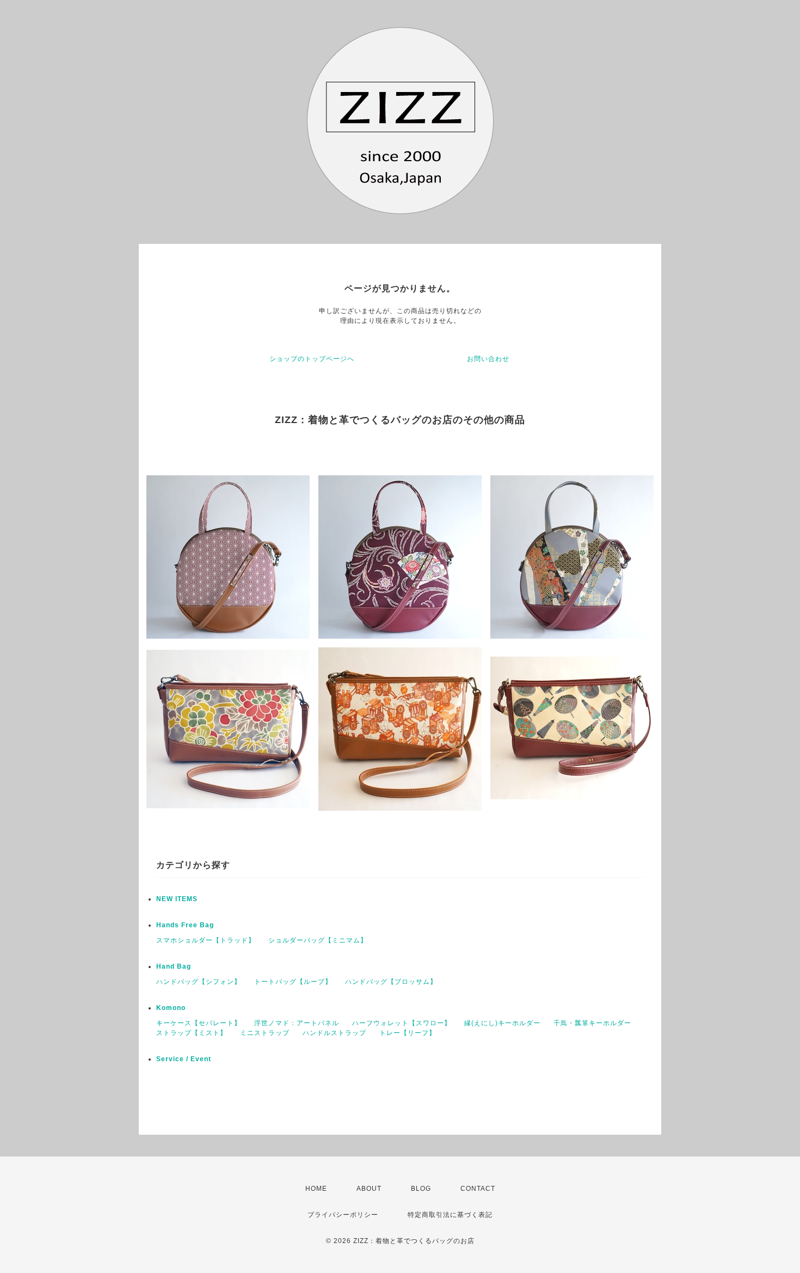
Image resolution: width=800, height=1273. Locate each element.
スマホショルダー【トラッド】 (205, 940)
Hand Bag (173, 966)
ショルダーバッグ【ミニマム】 (317, 940)
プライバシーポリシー (342, 1215)
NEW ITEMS (177, 899)
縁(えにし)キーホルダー (502, 1023)
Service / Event (183, 1059)
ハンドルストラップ (334, 1033)
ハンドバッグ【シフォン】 (198, 982)
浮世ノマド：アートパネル (296, 1023)
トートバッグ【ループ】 (293, 982)
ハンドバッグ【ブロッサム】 (391, 982)
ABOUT (368, 1188)
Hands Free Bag (185, 925)
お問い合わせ (488, 359)
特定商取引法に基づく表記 (450, 1215)
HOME (316, 1188)
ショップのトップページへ (311, 359)
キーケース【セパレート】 (198, 1023)
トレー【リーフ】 (407, 1033)
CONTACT (477, 1188)
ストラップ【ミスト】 (191, 1033)
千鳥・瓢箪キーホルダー (592, 1023)
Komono (171, 1008)
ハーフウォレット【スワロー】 (401, 1023)
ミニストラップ (265, 1033)
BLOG (421, 1188)
